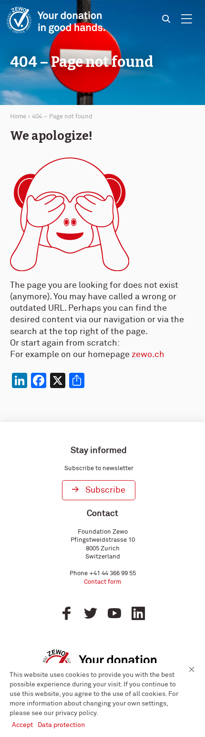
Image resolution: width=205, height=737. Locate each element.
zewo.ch (148, 354)
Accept (22, 725)
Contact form (102, 582)
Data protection (61, 725)
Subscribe (105, 490)
